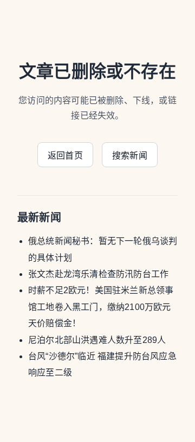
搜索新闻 (129, 155)
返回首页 (65, 155)
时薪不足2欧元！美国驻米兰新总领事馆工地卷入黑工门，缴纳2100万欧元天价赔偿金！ (100, 307)
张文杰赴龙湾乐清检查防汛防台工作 (98, 274)
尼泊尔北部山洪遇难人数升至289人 (97, 340)
